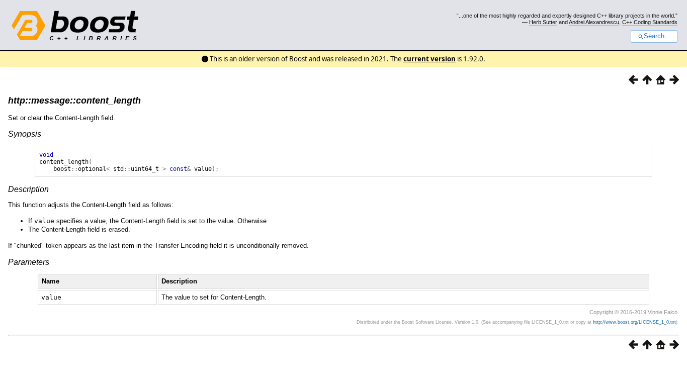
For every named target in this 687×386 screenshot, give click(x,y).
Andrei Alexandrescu (594, 22)
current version (429, 58)
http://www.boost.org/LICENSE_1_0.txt (634, 322)
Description (28, 189)
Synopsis (24, 134)
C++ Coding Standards (649, 22)
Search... (657, 36)
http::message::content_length (74, 100)
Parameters (28, 262)
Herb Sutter (543, 22)
